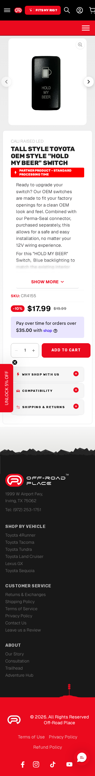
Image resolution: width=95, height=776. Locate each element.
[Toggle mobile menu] (86, 28)
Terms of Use (31, 737)
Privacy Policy (18, 616)
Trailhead (14, 668)
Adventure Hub (19, 675)
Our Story (14, 654)
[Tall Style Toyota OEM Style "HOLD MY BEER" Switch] (47, 81)
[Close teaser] (14, 362)
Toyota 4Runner (20, 535)
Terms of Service (21, 608)
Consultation (17, 661)
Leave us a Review (23, 630)
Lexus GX (14, 563)
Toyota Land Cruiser (24, 556)
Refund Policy (47, 747)
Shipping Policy (20, 601)
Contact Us (15, 623)
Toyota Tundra (18, 549)
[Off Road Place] (37, 480)
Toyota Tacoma (19, 542)
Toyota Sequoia (20, 570)
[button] (7, 10)
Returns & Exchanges (25, 594)
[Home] (18, 10)
